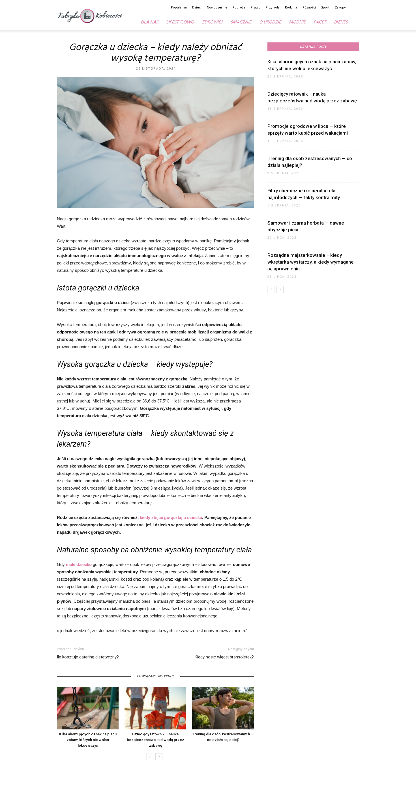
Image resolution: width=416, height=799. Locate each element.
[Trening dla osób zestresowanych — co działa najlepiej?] (223, 708)
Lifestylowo (180, 22)
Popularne (179, 7)
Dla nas (149, 22)
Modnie (297, 22)
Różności (309, 7)
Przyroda (273, 7)
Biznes (341, 22)
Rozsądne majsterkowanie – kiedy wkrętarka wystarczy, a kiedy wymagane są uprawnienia (310, 262)
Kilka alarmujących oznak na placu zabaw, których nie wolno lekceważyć (88, 740)
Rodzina (291, 7)
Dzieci (196, 7)
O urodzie (270, 22)
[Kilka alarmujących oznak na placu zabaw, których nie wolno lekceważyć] (88, 708)
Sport (325, 7)
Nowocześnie (217, 7)
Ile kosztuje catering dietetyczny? (88, 657)
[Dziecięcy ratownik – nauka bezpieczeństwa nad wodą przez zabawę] (155, 708)
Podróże (239, 7)
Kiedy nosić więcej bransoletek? (224, 657)
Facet (320, 22)
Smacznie (240, 22)
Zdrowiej (212, 22)
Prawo (255, 7)
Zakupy (340, 7)
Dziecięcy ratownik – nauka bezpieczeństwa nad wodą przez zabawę (155, 740)
